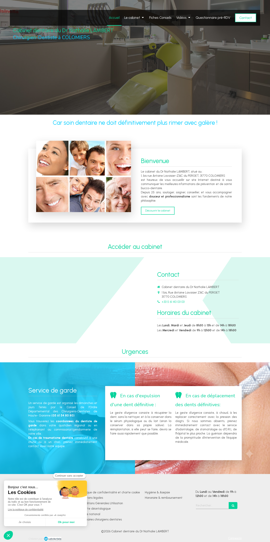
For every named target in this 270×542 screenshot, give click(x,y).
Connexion (235, 538)
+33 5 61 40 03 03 (173, 302)
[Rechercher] (233, 505)
